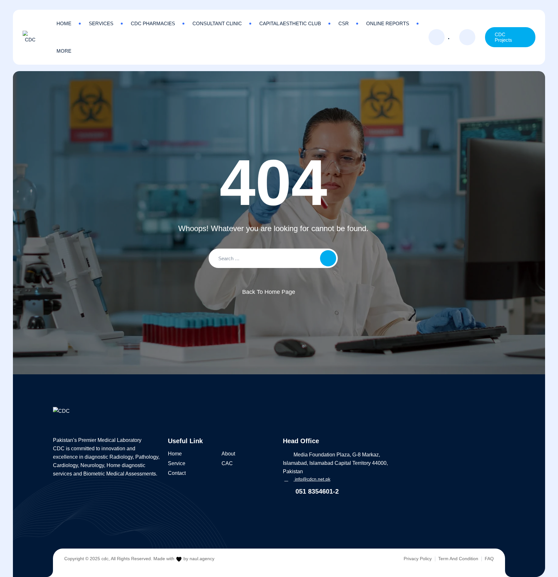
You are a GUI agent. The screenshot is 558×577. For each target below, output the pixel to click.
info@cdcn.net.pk (312, 479)
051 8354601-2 (316, 491)
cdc (104, 558)
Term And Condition (458, 558)
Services (101, 23)
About (228, 453)
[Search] (467, 37)
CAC (227, 463)
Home (64, 23)
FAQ (489, 558)
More (64, 51)
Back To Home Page (268, 292)
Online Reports (387, 23)
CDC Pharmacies (153, 23)
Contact (177, 473)
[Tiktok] (94, 510)
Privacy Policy (418, 558)
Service (176, 463)
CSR (343, 23)
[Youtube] (81, 510)
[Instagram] (69, 510)
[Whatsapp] (107, 510)
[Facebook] (56, 510)
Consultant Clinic (217, 23)
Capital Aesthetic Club (290, 23)
